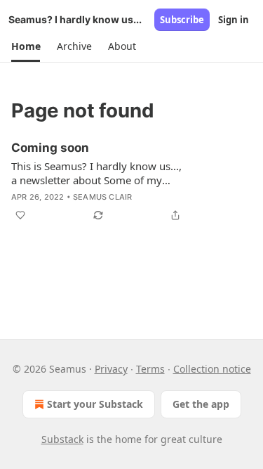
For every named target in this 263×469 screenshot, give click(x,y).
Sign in (233, 19)
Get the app (201, 404)
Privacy (111, 368)
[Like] (20, 215)
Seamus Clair (102, 197)
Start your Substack (95, 404)
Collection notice (212, 368)
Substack (62, 439)
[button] (25, 46)
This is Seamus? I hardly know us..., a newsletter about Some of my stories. (96, 173)
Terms (150, 368)
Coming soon (50, 148)
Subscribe (182, 19)
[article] (131, 181)
